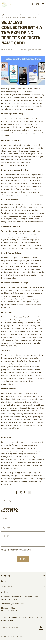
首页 (2, 15)
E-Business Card (12, 15)
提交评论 (23, 559)
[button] (43, 4)
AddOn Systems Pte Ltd (14, 637)
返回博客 (7, 500)
